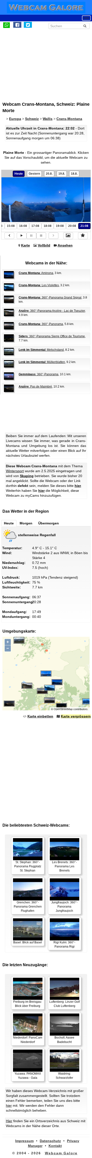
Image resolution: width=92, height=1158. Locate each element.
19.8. (61, 173)
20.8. (49, 173)
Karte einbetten (40, 716)
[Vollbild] (68, 235)
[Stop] (41, 236)
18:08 (48, 226)
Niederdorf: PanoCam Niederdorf (27, 1039)
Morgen (26, 523)
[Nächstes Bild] (53, 236)
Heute (18, 173)
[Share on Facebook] (17, 25)
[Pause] (31, 236)
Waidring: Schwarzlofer (64, 1076)
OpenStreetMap (63, 709)
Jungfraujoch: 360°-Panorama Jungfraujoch (64, 906)
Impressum (24, 1141)
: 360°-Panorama (41, 324)
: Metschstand (41, 349)
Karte (25, 245)
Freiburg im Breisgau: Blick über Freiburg (27, 1004)
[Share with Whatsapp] (6, 25)
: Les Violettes (39, 285)
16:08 (23, 226)
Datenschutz (50, 1141)
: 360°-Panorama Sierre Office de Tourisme (52, 336)
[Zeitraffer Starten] (21, 236)
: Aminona (36, 273)
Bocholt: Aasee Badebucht (64, 1039)
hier (78, 486)
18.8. (74, 173)
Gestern (34, 173)
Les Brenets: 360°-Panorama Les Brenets (64, 866)
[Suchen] (85, 26)
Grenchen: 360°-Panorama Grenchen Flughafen (28, 906)
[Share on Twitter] (28, 25)
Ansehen (65, 245)
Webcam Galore (61, 1153)
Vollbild (44, 245)
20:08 (72, 226)
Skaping (27, 476)
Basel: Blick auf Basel (27, 942)
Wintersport (15, 471)
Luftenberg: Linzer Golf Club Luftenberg (64, 1004)
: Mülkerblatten (42, 362)
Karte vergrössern (76, 716)
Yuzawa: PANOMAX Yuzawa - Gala (27, 1076)
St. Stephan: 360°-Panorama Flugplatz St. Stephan (27, 866)
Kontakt (55, 1146)
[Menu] (86, 18)
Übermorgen (48, 523)
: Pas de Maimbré (35, 386)
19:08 (60, 226)
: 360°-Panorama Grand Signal (50, 297)
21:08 (84, 226)
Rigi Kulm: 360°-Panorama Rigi (64, 944)
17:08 (35, 226)
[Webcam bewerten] (83, 235)
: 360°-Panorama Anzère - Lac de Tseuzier (52, 310)
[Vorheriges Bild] (9, 236)
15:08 (11, 226)
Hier (9, 1121)
